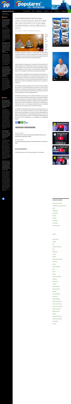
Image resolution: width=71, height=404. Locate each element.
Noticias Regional (56, 298)
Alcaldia (17, 18)
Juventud (54, 284)
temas (33, 11)
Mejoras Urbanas (56, 288)
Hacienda (54, 279)
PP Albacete (55, 210)
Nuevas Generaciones (57, 301)
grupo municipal (26, 11)
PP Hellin (54, 218)
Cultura (54, 254)
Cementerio (55, 251)
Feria (53, 269)
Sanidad (54, 313)
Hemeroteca (56, 11)
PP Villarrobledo (56, 225)
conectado (28, 152)
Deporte (54, 256)
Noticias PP (46, 11)
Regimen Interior (56, 311)
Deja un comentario (35, 30)
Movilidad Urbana (56, 293)
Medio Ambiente (56, 286)
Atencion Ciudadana (56, 246)
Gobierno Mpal (39, 11)
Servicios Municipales (57, 318)
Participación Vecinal (57, 303)
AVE (53, 249)
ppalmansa (26, 30)
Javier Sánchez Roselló (30, 127)
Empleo (54, 264)
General (54, 274)
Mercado (54, 291)
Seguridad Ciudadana (57, 316)
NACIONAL (5, 97)
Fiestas (53, 271)
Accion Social (55, 239)
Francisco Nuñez (19, 127)
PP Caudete (55, 213)
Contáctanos (64, 11)
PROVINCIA (5, 17)
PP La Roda (54, 220)
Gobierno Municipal (56, 276)
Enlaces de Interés (56, 266)
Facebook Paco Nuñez (57, 203)
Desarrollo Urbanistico (25, 18)
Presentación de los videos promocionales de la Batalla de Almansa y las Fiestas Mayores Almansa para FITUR (30, 135)
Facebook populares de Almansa (59, 205)
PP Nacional (55, 223)
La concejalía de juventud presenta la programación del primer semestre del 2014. (31, 141)
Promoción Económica (36, 18)
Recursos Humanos (56, 308)
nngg (51, 11)
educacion (54, 261)
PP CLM (54, 215)
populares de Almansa (8, 11)
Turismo (54, 323)
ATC (53, 244)
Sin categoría (55, 321)
